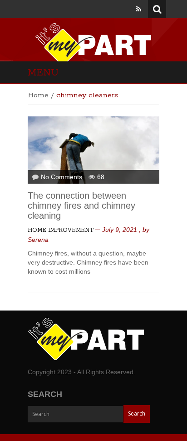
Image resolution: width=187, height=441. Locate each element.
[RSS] (138, 9)
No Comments (61, 176)
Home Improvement (61, 230)
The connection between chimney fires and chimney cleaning (81, 205)
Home (38, 95)
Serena (38, 239)
